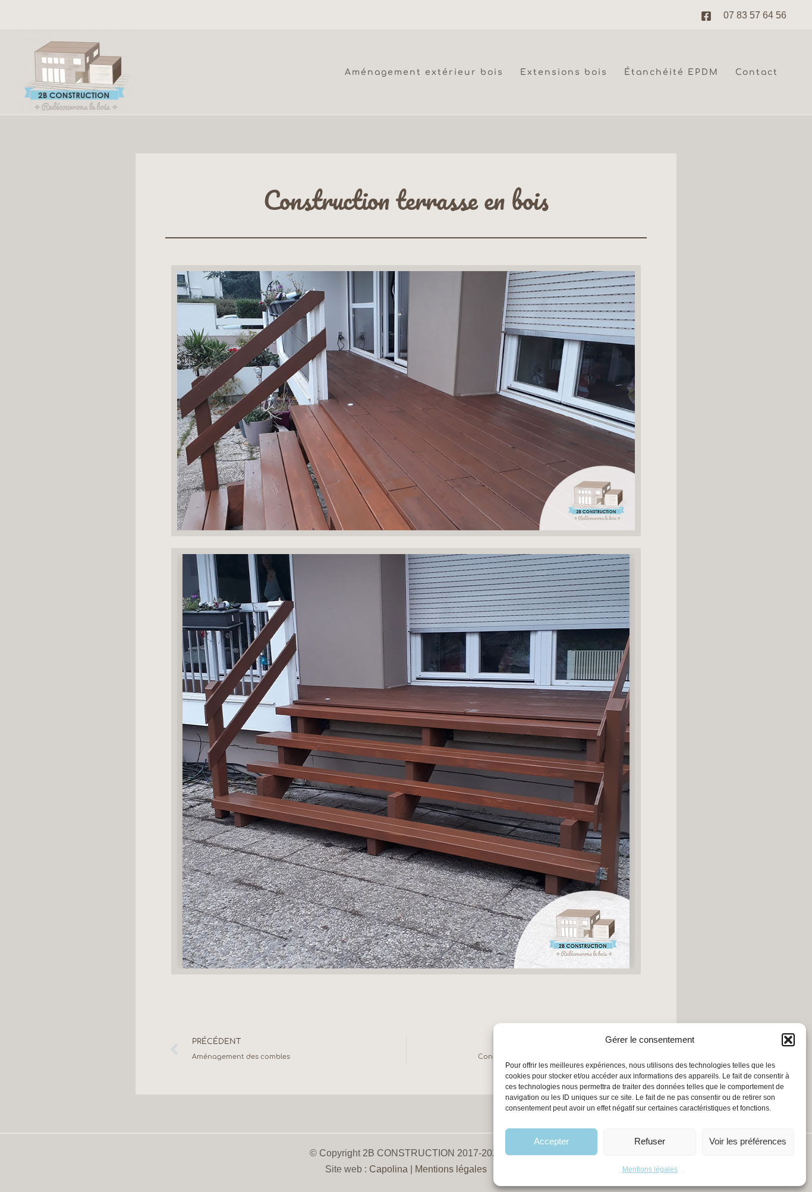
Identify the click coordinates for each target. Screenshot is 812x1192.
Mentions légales (650, 1169)
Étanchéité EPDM (671, 72)
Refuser (649, 1141)
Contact (756, 72)
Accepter (551, 1141)
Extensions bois (564, 72)
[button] (788, 1040)
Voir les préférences (747, 1141)
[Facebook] (706, 16)
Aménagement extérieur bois (424, 72)
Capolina (388, 1169)
